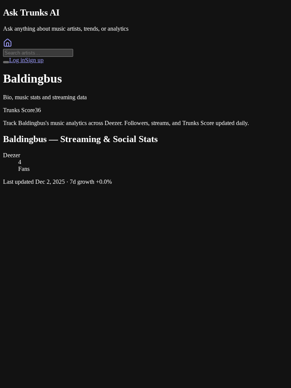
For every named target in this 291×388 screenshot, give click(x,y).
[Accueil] (7, 45)
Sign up (34, 60)
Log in (17, 60)
